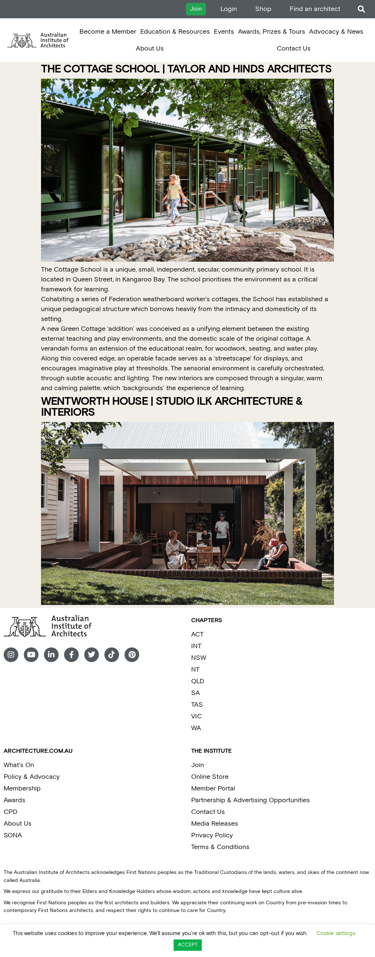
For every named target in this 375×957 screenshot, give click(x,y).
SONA (13, 835)
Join (197, 765)
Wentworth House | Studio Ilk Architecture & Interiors (171, 407)
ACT (197, 634)
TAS (197, 704)
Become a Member (107, 31)
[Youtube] (31, 654)
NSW (198, 658)
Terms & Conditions (220, 847)
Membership (22, 788)
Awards (14, 800)
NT (195, 669)
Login (228, 9)
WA (196, 728)
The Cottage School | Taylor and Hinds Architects (186, 69)
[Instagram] (11, 654)
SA (195, 693)
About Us (150, 48)
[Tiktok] (111, 654)
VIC (196, 716)
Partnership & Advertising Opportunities (250, 800)
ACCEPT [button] (187, 945)
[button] (361, 9)
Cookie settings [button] (335, 933)
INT (196, 646)
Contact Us (294, 48)
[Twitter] (91, 654)
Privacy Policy (212, 835)
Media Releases (214, 823)
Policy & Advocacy (32, 777)
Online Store (210, 777)
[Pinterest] (132, 654)
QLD (197, 681)
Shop (263, 9)
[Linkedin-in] (51, 654)
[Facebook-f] (71, 654)
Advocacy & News (336, 31)
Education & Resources (175, 31)
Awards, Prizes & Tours (271, 31)
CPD (10, 812)
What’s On (19, 765)
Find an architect (315, 9)
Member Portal (213, 788)
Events (224, 31)
